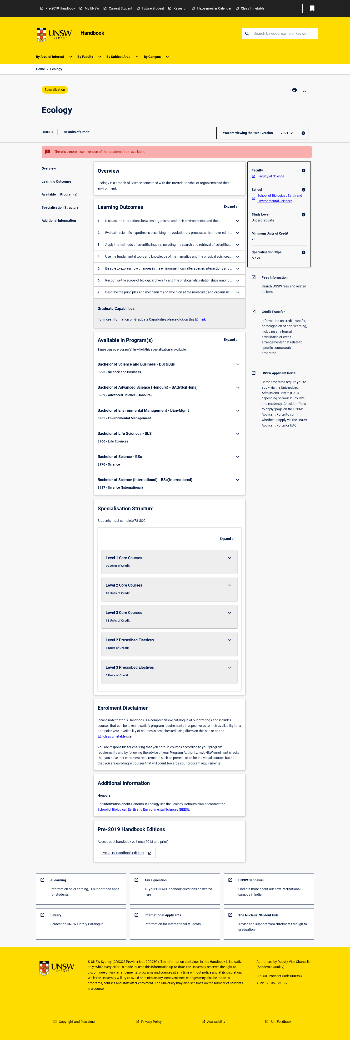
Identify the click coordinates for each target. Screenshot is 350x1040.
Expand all (232, 206)
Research (180, 8)
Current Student (120, 8)
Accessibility (216, 1022)
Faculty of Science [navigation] (270, 176)
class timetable (114, 736)
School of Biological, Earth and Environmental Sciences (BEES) (143, 809)
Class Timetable (252, 8)
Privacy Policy (151, 1022)
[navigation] (127, 853)
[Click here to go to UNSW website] (54, 36)
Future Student (153, 8)
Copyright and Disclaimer (77, 1022)
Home (40, 69)
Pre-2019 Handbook (60, 8)
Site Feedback (281, 1022)
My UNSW (92, 8)
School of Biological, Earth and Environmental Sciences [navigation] (279, 198)
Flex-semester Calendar (214, 8)
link (203, 319)
